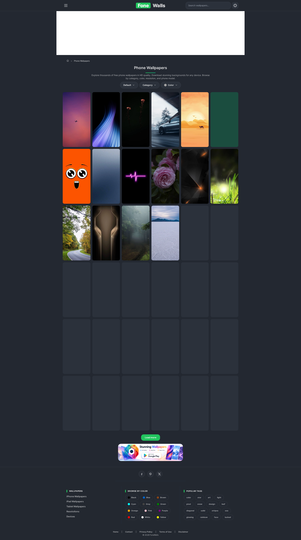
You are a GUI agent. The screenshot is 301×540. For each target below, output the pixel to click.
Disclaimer (183, 532)
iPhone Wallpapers (76, 496)
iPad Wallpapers (75, 501)
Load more (150, 437)
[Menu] (66, 5)
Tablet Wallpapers (76, 506)
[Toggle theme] (235, 5)
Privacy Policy (146, 532)
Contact (129, 532)
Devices (70, 516)
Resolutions (72, 511)
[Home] (67, 60)
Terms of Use (165, 532)
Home (115, 532)
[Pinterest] (150, 474)
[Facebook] (142, 474)
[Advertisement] (150, 33)
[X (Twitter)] (159, 474)
